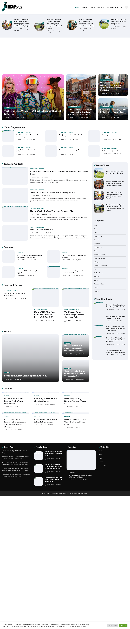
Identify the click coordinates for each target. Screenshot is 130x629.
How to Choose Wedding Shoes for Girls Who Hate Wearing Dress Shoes (115, 328)
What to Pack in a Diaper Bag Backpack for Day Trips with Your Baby (115, 351)
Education (97, 243)
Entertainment (74, 107)
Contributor (112, 7)
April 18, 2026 (32, 275)
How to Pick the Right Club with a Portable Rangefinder (86, 22)
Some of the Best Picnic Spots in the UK (25, 375)
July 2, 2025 (18, 430)
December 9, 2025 (50, 320)
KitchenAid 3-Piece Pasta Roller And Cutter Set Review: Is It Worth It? (44, 314)
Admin (109, 309)
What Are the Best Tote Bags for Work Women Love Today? (13, 401)
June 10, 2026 (45, 177)
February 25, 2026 (78, 275)
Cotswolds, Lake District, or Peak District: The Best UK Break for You (75, 373)
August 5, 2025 (19, 117)
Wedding (96, 291)
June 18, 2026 (121, 356)
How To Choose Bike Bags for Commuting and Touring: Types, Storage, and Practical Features (21, 24)
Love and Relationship (100, 265)
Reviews (96, 276)
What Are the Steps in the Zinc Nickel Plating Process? (53, 193)
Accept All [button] (123, 625)
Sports (96, 280)
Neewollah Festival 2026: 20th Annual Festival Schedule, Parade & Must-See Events (80, 111)
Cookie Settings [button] (112, 625)
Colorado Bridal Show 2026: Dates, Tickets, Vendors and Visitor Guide (54, 479)
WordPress (83, 493)
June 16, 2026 (121, 322)
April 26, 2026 (74, 154)
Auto (95, 225)
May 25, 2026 (19, 379)
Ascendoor (67, 493)
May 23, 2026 (32, 260)
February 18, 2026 (47, 195)
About (84, 7)
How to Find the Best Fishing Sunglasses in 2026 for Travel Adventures (75, 348)
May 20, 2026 (31, 154)
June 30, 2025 (49, 425)
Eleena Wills (19, 31)
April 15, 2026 (19, 406)
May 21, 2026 (117, 139)
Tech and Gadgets (37, 169)
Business (20, 253)
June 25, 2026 (31, 139)
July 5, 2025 (79, 406)
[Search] (126, 7)
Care (95, 232)
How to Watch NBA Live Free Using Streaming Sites (52, 211)
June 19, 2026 (74, 139)
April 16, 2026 (80, 354)
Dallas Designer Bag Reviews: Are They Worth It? (75, 401)
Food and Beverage (11, 290)
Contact (101, 7)
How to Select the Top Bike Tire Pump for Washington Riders (53, 453)
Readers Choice (98, 273)
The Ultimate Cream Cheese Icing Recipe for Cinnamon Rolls (74, 314)
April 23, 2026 (117, 153)
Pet (95, 269)
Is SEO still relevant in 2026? (42, 230)
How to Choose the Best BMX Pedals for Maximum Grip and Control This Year (115, 317)
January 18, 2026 (46, 214)
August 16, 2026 (115, 93)
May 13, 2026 (115, 117)
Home (77, 7)
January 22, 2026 (50, 404)
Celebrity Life (10, 107)
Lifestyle (96, 262)
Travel (7, 372)
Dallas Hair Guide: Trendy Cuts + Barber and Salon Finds (75, 421)
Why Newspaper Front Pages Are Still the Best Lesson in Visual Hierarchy (29, 256)
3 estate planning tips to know (111, 151)
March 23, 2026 (80, 379)
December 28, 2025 (20, 299)
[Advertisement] (65, 56)
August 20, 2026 (83, 117)
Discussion (97, 240)
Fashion (7, 396)
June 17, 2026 (118, 309)
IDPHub (45, 493)
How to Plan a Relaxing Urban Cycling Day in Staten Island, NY (113, 111)
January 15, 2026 (46, 233)
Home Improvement (23, 132)
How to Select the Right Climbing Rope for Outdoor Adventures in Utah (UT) (53, 466)
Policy (92, 7)
